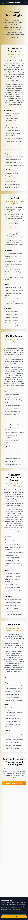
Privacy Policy (17, 909)
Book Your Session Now (14, 783)
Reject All (14, 913)
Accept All (14, 916)
